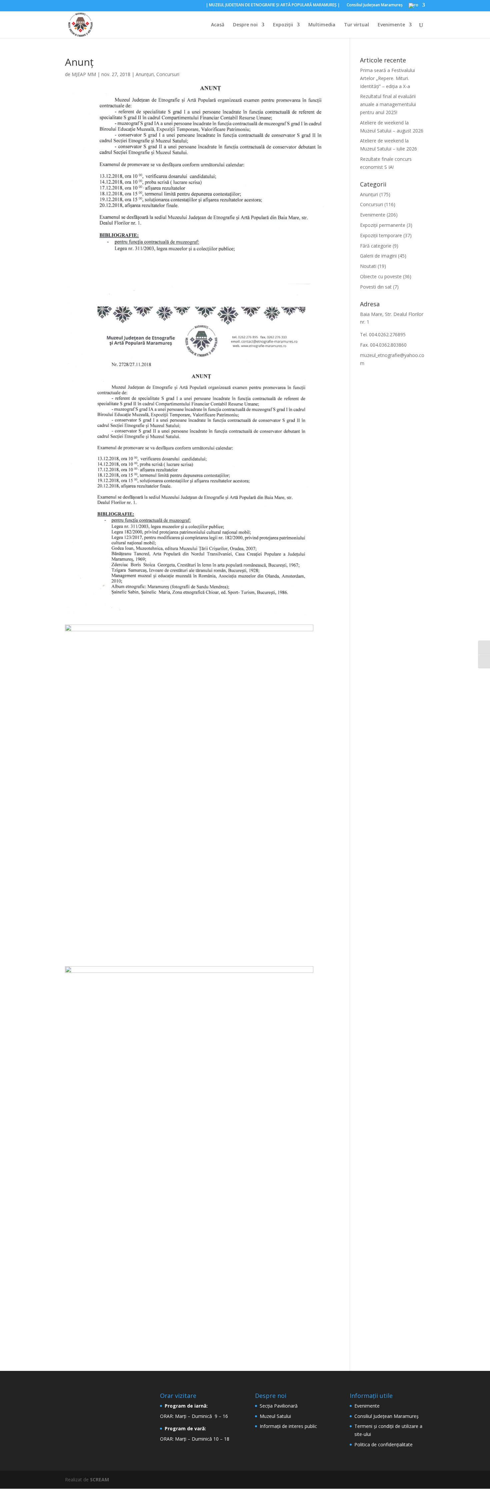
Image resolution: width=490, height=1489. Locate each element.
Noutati (368, 266)
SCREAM (99, 1479)
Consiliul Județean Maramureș (386, 1416)
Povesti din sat (376, 287)
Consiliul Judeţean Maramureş (375, 5)
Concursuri (167, 74)
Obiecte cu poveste (381, 276)
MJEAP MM (84, 74)
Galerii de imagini (378, 256)
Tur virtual (356, 25)
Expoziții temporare (381, 235)
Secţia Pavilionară (279, 1406)
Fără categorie (375, 246)
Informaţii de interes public (288, 1426)
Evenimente (391, 25)
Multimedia (321, 25)
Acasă (217, 25)
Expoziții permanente (382, 225)
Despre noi (245, 25)
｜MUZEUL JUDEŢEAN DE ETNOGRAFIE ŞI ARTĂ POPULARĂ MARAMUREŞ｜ (273, 5)
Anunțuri (145, 74)
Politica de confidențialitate (383, 1444)
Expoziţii (283, 25)
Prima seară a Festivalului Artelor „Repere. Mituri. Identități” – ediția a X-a (387, 78)
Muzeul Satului (275, 1416)
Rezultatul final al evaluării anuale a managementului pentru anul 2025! (388, 104)
